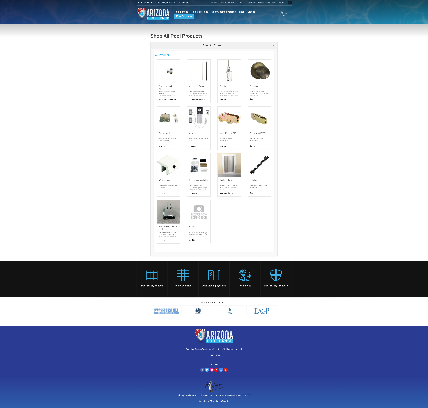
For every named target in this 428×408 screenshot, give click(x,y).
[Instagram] (148, 2)
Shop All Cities (212, 45)
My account (232, 2)
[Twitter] (207, 370)
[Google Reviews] (141, 2)
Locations (281, 2)
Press (274, 2)
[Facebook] (138, 2)
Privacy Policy (214, 355)
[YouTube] (216, 370)
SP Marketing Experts (219, 401)
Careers (241, 2)
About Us (261, 2)
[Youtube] (151, 2)
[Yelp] (145, 2)
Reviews (214, 2)
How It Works (251, 2)
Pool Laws (222, 2)
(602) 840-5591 (167, 2)
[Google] (221, 370)
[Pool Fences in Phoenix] (214, 336)
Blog (268, 2)
